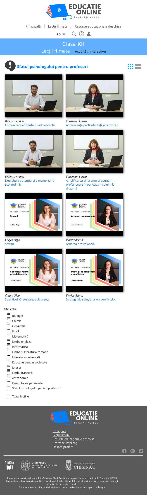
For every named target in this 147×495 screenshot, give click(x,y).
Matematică (20, 336)
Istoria (16, 368)
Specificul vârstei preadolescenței (27, 299)
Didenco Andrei (14, 121)
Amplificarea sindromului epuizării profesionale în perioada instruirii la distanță (90, 184)
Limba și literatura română (30, 352)
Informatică (20, 347)
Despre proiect (63, 447)
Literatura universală (26, 357)
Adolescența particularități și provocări (92, 125)
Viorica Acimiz (74, 240)
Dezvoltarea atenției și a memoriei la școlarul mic (29, 182)
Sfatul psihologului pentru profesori (36, 388)
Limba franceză (22, 373)
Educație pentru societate (29, 362)
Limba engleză (21, 342)
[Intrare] (89, 34)
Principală (33, 26)
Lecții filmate (57, 26)
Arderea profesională (80, 244)
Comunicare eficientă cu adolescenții (30, 125)
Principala (59, 431)
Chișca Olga (12, 240)
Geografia (18, 326)
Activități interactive (90, 51)
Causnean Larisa (76, 121)
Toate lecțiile (20, 396)
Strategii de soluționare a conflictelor (91, 299)
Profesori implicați (65, 443)
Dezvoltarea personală (27, 383)
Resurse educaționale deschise (98, 26)
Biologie (17, 316)
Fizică (15, 331)
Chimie (17, 321)
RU (64, 34)
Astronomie (20, 378)
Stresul (10, 244)
